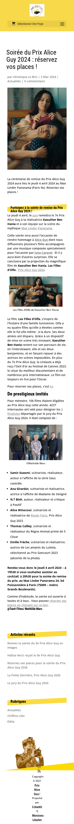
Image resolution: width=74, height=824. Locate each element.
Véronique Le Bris (25, 77)
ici (51, 386)
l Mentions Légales (38, 815)
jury (35, 215)
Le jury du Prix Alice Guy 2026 (28, 683)
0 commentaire (34, 81)
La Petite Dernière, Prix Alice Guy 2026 (33, 675)
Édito (10, 721)
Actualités (14, 81)
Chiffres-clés (16, 716)
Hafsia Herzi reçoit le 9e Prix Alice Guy (33, 655)
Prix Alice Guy (37, 789)
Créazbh (37, 806)
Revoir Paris (39, 515)
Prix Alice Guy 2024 (31, 270)
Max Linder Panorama (36, 228)
